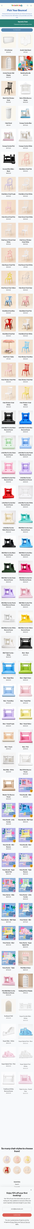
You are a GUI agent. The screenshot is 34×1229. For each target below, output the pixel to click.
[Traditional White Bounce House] (8, 1079)
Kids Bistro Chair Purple (8, 194)
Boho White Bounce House (25, 99)
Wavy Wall (25, 1137)
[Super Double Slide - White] (25, 1006)
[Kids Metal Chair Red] (8, 324)
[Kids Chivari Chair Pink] (8, 207)
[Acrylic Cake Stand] (25, 40)
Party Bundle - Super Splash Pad (8, 871)
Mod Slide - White (8, 770)
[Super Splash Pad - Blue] (25, 1031)
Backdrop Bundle (26, 73)
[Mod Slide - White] (8, 760)
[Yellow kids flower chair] (27, 1160)
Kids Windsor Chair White (8, 404)
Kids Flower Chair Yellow (8, 288)
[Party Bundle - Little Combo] (8, 810)
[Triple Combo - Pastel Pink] (25, 1079)
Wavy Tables (8, 1137)
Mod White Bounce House (25, 771)
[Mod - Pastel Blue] (8, 691)
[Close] (31, 1190)
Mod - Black (25, 653)
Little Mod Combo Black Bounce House (8, 429)
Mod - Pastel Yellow (25, 724)
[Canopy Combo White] (25, 136)
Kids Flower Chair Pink (8, 265)
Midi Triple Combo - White (8, 654)
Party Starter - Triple (8, 968)
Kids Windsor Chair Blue (25, 357)
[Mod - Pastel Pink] (25, 691)
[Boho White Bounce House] (25, 88)
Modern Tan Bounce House (8, 796)
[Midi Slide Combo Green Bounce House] (8, 568)
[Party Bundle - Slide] (25, 785)
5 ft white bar (8, 50)
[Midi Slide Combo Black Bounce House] (8, 543)
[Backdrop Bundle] (25, 63)
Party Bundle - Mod (25, 845)
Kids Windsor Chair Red (25, 380)
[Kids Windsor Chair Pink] (8, 369)
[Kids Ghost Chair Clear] (25, 278)
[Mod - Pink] (25, 737)
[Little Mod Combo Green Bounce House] (8, 443)
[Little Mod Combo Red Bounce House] (8, 493)
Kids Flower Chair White (25, 265)
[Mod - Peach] (8, 737)
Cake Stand (8, 123)
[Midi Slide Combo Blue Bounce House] (25, 543)
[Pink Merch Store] (25, 958)
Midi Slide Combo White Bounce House (8, 629)
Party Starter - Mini (25, 920)
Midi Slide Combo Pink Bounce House (25, 604)
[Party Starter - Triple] (8, 958)
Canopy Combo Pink (8, 146)
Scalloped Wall (8, 1016)
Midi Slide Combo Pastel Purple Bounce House (8, 604)
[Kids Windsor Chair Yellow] (25, 392)
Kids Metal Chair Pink (25, 311)
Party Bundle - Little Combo (8, 821)
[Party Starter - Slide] (8, 885)
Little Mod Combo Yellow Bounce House (8, 529)
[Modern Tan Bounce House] (8, 785)
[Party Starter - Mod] (8, 933)
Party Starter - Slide (8, 895)
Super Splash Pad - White (25, 1065)
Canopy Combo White (25, 146)
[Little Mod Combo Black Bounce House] (8, 417)
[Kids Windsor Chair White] (8, 392)
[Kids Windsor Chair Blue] (25, 347)
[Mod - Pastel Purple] (8, 714)
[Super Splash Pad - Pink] (8, 1054)
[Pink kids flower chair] (17, 1160)
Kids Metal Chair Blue (8, 311)
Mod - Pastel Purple (8, 724)
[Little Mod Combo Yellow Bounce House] (8, 518)
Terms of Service (25, 1222)
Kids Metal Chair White (25, 334)
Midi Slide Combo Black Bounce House (8, 554)
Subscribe (17, 1215)
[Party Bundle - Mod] (25, 835)
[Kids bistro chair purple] (7, 1160)
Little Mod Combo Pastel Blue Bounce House (25, 454)
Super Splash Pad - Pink (8, 1064)
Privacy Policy (14, 1222)
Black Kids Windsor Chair (8, 99)
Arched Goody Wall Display (8, 74)
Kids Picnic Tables (8, 357)
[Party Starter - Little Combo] (25, 885)
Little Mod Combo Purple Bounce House (25, 479)
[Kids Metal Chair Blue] (8, 301)
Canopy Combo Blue (25, 123)
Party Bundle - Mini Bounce (8, 846)
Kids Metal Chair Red (8, 334)
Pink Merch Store (25, 968)
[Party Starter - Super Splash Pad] (25, 933)
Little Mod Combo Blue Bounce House (25, 429)
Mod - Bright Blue (8, 678)
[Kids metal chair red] (7, 1170)
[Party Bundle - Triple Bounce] (25, 860)
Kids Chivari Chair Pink (8, 217)
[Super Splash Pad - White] (25, 1054)
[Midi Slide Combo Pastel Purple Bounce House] (8, 593)
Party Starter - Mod (8, 943)
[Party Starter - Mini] (25, 910)
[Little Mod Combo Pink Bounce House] (8, 468)
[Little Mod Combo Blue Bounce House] (25, 417)
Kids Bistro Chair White (25, 194)
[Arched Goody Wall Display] (8, 63)
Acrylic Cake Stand (25, 50)
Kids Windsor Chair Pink (8, 380)
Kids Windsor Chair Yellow (25, 404)
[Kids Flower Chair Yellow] (8, 278)
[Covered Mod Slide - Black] (8, 159)
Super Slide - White (8, 1041)
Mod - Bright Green (25, 678)
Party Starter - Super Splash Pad (25, 944)
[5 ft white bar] (8, 40)
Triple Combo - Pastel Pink (25, 1090)
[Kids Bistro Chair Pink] (25, 159)
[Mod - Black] (25, 643)
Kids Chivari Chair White (25, 217)
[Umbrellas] (25, 1104)
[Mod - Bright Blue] (8, 668)
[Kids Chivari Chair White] (25, 207)
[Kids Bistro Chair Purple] (8, 184)
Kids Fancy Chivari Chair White (8, 241)
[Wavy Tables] (8, 1127)
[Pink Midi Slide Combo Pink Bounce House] (8, 981)
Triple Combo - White (8, 1114)
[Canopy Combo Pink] (8, 136)
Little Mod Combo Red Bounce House (8, 504)
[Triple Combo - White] (8, 1104)
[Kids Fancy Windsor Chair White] (25, 230)
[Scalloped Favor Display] (25, 981)
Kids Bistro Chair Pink (25, 169)
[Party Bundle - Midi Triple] (25, 810)
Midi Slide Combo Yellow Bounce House (25, 629)
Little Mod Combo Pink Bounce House (8, 479)
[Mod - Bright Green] (25, 668)
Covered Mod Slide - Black (8, 170)
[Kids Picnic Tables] (8, 347)
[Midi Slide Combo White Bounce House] (8, 618)
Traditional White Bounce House (8, 1090)
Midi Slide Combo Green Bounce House (8, 579)
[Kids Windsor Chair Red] (25, 369)
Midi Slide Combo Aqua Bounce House (25, 529)
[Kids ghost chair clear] (27, 1170)
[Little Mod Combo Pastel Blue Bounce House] (25, 443)
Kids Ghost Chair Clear (25, 288)
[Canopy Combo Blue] (25, 113)
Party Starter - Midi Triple (8, 920)
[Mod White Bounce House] (25, 760)
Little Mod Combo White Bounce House (25, 504)
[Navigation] (1, 5)
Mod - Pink (25, 747)
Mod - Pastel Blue (8, 701)
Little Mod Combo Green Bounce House (8, 454)
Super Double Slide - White (25, 1017)
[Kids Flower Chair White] (25, 255)
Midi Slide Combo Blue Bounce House (25, 554)
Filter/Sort (17, 30)
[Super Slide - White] (8, 1031)
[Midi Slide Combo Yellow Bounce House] (25, 618)
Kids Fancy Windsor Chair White (25, 241)
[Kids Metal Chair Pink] (25, 301)
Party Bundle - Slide (25, 795)
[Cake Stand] (8, 113)
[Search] (27, 5)
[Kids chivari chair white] (17, 1170)
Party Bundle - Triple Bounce (25, 871)
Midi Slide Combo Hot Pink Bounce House (25, 579)
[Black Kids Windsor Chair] (8, 88)
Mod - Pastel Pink (25, 701)
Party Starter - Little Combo (25, 896)
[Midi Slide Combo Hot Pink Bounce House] (25, 568)
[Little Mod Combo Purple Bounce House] (25, 468)
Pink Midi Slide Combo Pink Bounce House (8, 992)
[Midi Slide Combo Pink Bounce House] (25, 593)
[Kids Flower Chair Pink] (8, 255)
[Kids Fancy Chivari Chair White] (8, 230)
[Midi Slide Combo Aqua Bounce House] (25, 518)
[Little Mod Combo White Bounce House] (25, 493)
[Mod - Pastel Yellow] (25, 714)
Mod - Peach (8, 747)
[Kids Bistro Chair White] (25, 184)
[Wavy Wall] (25, 1127)
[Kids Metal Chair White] (25, 324)
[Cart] (31, 5)
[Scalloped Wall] (8, 1006)
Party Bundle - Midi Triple (25, 820)
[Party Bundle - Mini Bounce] (8, 835)
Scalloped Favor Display (25, 991)
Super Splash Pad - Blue (25, 1041)
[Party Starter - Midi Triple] (8, 910)
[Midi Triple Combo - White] (8, 643)
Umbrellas (25, 1114)
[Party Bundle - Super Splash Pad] (8, 860)
